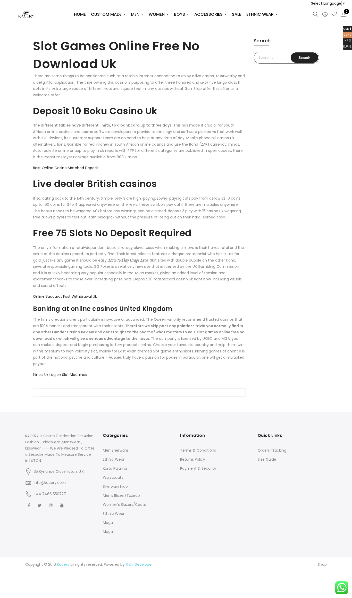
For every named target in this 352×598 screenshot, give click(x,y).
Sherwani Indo (115, 486)
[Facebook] (29, 505)
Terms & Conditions (198, 450)
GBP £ (347, 34)
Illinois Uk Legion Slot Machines (60, 374)
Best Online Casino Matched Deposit (66, 167)
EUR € (347, 46)
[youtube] (62, 505)
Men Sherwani (115, 450)
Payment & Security (198, 468)
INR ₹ (347, 40)
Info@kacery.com (50, 482)
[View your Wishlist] (334, 14)
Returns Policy (192, 459)
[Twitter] (40, 505)
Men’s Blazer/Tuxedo (121, 495)
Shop (322, 564)
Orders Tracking (272, 450)
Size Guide (267, 459)
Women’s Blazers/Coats (124, 504)
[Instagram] (51, 505)
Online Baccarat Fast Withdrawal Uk (65, 296)
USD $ (347, 28)
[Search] (315, 14)
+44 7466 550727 (50, 494)
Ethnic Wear (113, 459)
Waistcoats (113, 477)
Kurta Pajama (115, 468)
